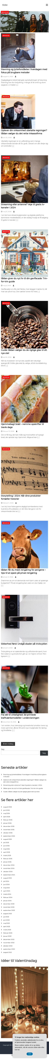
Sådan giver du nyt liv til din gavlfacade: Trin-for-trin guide (23, 788)
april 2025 (6, 852)
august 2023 (7, 913)
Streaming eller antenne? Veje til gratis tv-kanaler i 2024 (22, 785)
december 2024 (8, 865)
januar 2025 (7, 862)
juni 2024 (6, 884)
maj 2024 (6, 888)
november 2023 (8, 907)
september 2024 (9, 875)
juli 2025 (6, 842)
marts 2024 (7, 894)
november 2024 (8, 868)
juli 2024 (6, 881)
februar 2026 (7, 820)
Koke (5, 5)
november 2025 (8, 829)
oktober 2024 (8, 871)
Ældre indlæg (8, 744)
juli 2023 (6, 917)
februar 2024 (7, 897)
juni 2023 (6, 920)
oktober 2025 (7, 833)
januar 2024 (7, 900)
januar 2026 (7, 823)
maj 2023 (6, 923)
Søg (2, 749)
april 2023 (6, 926)
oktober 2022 (7, 946)
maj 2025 (6, 849)
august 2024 (7, 878)
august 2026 (7, 807)
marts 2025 (7, 855)
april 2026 (6, 816)
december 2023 (8, 904)
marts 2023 (7, 930)
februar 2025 (7, 858)
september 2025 (9, 836)
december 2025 (8, 826)
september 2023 (9, 910)
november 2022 (8, 942)
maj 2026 (6, 813)
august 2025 (7, 839)
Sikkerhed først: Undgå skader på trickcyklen (24, 644)
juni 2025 (6, 846)
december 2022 (8, 939)
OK (29, 1054)
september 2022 (9, 949)
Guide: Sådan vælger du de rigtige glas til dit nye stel (21, 791)
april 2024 (6, 891)
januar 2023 (7, 936)
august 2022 (7, 952)
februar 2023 (7, 933)
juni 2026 (6, 810)
